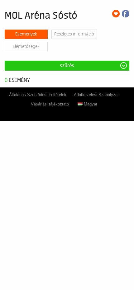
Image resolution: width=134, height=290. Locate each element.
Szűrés (67, 65)
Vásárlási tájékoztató (50, 104)
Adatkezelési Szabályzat (96, 94)
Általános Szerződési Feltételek (37, 94)
